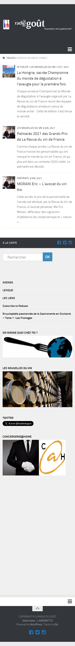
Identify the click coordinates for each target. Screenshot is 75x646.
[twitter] (65, 243)
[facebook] (59, 243)
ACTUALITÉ (22, 67)
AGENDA (8, 282)
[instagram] (70, 243)
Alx (56, 624)
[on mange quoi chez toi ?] (37, 356)
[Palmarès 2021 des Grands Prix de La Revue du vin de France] (9, 132)
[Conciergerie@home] (34, 474)
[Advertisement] (29, 536)
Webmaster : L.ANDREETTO (37, 620)
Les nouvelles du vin (42, 67)
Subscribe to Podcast (15, 306)
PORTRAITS (23, 178)
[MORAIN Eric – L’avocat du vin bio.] (9, 182)
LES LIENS (9, 298)
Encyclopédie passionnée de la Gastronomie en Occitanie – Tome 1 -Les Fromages (37, 316)
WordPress (36, 624)
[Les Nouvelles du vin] (37, 406)
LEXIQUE (8, 290)
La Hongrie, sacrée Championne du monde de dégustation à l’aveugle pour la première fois (42, 78)
